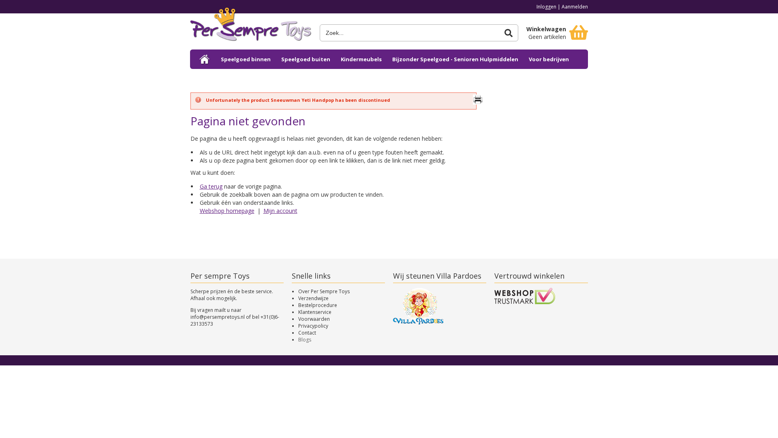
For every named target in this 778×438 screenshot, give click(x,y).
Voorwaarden (314, 319)
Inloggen (546, 6)
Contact (307, 332)
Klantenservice (314, 312)
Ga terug (211, 186)
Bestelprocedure (317, 305)
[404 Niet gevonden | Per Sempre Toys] (251, 27)
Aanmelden (575, 6)
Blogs (304, 339)
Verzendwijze (313, 298)
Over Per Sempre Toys (324, 291)
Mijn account (280, 211)
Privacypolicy (313, 325)
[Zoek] (508, 33)
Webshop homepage (227, 211)
